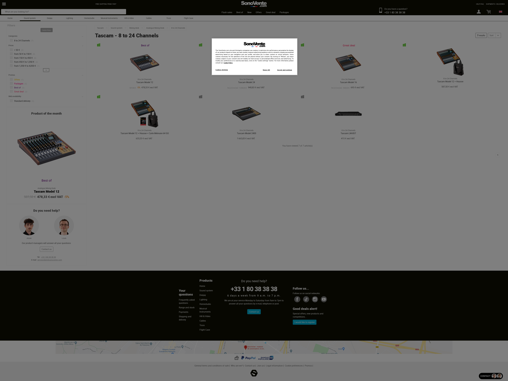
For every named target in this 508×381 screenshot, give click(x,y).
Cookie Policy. (228, 63)
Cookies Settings (222, 70)
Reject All (266, 70)
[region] (255, 56)
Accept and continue (284, 70)
